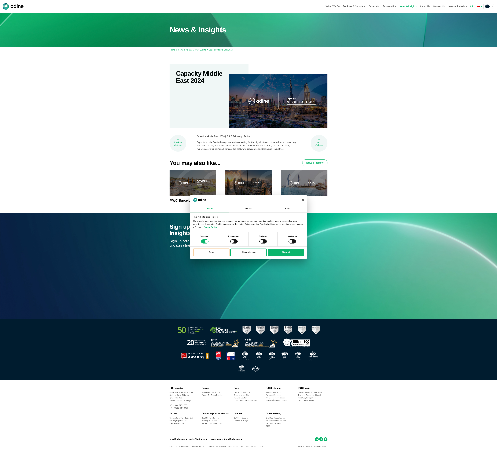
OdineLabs (373, 6)
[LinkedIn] (317, 439)
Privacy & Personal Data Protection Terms (187, 446)
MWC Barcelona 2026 (186, 200)
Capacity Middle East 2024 (221, 50)
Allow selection (248, 252)
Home (172, 50)
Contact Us (439, 6)
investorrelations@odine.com (226, 439)
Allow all (286, 252)
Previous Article (177, 144)
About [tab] (287, 208)
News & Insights (408, 6)
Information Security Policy (252, 446)
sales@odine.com (198, 439)
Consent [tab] (210, 208)
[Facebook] (325, 439)
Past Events (200, 50)
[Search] (472, 6)
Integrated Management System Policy (222, 446)
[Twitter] (321, 439)
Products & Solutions (354, 6)
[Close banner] (303, 200)
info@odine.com (178, 439)
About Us (425, 6)
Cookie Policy (210, 227)
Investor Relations (457, 6)
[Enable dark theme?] (489, 6)
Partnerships (389, 6)
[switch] (234, 241)
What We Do (333, 6)
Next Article (319, 144)
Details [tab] (248, 208)
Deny (211, 252)
